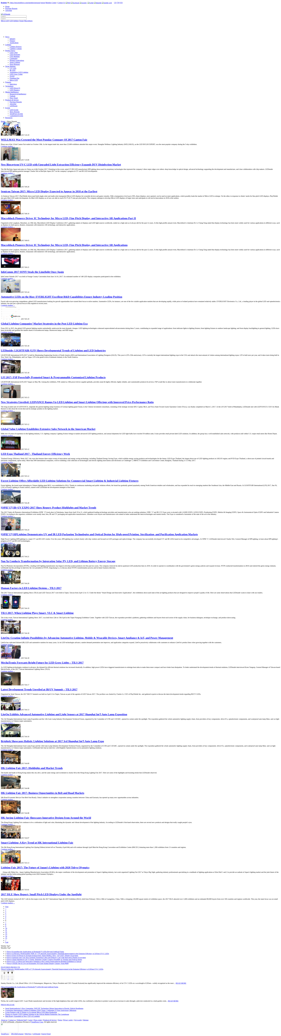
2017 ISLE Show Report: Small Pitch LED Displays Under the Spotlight (41, 894)
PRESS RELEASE (7, 1005)
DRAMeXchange (17, 1034)
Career (30, 1020)
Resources (8, 118)
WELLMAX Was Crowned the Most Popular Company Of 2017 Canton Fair (44, 139)
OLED (12, 76)
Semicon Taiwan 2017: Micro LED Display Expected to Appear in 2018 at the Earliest (49, 191)
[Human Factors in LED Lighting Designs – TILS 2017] (11, 583)
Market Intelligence (12, 92)
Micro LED (5, 21)
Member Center (50, 3)
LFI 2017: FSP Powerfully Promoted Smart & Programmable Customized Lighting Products (53, 377)
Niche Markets (10, 66)
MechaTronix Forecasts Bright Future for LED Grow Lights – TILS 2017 (42, 662)
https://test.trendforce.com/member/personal (25, 3)
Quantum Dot (14, 78)
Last (6, 942)
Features (8, 82)
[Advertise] (140, 26)
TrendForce (5, 1034)
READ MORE (181, 983)
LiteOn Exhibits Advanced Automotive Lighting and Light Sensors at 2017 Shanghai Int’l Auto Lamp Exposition (64, 714)
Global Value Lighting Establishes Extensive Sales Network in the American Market (48, 429)
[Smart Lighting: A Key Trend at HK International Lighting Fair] (11, 838)
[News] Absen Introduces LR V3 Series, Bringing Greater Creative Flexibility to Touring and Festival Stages (44, 959)
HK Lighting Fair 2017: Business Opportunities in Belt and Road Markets (42, 793)
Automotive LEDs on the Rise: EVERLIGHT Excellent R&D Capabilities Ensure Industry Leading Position (61, 296)
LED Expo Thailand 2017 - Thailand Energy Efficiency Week (35, 453)
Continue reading (8, 146)
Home (7, 6)
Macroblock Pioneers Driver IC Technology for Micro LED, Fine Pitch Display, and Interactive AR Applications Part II (68, 218)
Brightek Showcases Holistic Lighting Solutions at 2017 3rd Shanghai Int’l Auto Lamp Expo (52, 741)
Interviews (13, 84)
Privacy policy (68, 1020)
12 (6, 932)
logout (43, 3)
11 (6, 930)
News (7, 37)
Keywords (78, 1020)
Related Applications (17, 60)
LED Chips (14, 52)
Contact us (12, 1020)
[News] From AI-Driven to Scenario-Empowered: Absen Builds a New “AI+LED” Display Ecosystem (42, 956)
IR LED (12, 70)
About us (4, 1020)
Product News (10, 51)
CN (115, 3)
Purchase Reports (11, 8)
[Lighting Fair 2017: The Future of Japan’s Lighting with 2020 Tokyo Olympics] (11, 863)
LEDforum (13, 106)
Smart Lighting (15, 62)
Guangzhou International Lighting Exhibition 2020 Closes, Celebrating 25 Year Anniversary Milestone (40, 1010)
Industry (12, 39)
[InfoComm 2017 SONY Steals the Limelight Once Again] (11, 267)
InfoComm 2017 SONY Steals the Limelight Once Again (32, 271)
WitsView (28, 1034)
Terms (60, 1020)
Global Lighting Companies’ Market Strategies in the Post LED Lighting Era (44, 323)
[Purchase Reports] (140, 23)
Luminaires (13, 58)
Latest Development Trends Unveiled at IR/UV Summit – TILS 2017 (39, 689)
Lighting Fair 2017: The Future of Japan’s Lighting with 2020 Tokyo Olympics (45, 867)
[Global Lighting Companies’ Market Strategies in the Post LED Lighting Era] (11, 319)
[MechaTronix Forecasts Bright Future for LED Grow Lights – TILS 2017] (11, 658)
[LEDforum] (140, 32)
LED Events (14, 110)
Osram (21, 21)
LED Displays (15, 90)
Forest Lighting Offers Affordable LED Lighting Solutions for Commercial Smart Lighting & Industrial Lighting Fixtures (69, 480)
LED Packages (15, 54)
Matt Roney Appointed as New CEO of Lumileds (22, 1016)
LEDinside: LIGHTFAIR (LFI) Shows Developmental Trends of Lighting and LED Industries (53, 350)
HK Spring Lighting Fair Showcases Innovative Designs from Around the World (46, 817)
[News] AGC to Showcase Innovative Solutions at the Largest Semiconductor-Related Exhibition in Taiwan (44, 961)
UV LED (13, 68)
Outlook (12, 96)
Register (4, 3)
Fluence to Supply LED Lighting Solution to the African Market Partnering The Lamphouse (37, 1014)
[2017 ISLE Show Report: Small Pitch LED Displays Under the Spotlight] (11, 890)
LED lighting (14, 21)
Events (7, 108)
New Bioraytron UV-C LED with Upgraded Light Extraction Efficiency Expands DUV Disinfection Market (61, 164)
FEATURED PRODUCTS (10, 967)
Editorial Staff (22, 1020)
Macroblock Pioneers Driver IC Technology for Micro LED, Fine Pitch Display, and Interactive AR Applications (64, 245)
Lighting (8, 45)
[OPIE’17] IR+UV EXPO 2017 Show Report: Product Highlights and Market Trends (48, 507)
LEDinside (36, 1034)
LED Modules (15, 56)
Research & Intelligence (18, 94)
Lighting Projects (16, 47)
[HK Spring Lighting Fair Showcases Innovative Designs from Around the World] (11, 813)
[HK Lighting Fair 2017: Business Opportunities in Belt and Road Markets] (11, 788)
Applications (14, 43)
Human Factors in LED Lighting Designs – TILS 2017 (31, 588)
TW (118, 3)
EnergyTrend (46, 1034)
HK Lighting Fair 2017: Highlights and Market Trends (32, 768)
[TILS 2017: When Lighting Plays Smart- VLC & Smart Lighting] (11, 608)
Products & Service (12, 100)
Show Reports (15, 112)
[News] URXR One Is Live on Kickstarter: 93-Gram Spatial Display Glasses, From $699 (37, 963)
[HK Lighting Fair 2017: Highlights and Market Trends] (11, 763)
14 (6, 936)
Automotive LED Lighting (19, 72)
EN (121, 3)
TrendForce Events (16, 114)
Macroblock (28, 21)
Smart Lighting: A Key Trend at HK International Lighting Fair (37, 842)
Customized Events (16, 116)
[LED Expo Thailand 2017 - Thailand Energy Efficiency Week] (11, 449)
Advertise (8, 10)
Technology (9, 86)
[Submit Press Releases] (140, 29)
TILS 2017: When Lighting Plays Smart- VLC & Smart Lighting (37, 613)
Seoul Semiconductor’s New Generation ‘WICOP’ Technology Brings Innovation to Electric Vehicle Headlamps (44, 1008)
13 (6, 934)
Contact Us (61, 3)
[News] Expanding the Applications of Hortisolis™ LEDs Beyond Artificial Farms (35, 952)
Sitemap (85, 1020)
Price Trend (14, 98)
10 (6, 928)
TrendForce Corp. (37, 1022)
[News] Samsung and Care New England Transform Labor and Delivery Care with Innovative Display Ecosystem (46, 957)
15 (6, 938)
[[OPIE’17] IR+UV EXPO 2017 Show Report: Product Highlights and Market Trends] (11, 503)
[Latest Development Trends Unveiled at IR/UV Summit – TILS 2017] (11, 685)
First (6, 907)
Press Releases (15, 64)
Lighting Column (16, 49)
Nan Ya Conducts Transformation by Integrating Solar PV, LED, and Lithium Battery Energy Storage (58, 561)
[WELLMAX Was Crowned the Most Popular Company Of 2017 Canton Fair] (11, 135)
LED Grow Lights (16, 74)
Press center (38, 1020)
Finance (12, 41)
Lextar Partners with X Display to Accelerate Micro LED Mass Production (31, 1012)
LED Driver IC (15, 88)
